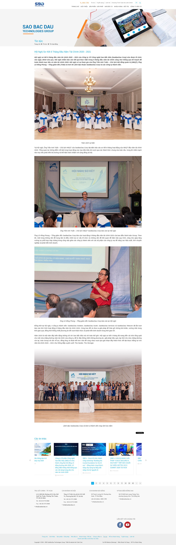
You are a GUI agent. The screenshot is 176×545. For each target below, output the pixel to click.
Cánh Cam (79, 542)
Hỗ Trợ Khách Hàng (136, 542)
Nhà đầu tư (109, 6)
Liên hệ (108, 2)
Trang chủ (75, 6)
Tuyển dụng (100, 2)
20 (129, 483)
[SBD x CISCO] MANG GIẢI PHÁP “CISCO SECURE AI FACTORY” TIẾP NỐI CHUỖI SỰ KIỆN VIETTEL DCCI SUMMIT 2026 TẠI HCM (73, 462)
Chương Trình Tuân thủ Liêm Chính (122, 2)
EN (136, 2)
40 (133, 483)
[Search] (140, 2)
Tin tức (93, 2)
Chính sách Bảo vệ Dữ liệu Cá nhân (88, 538)
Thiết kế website (70, 542)
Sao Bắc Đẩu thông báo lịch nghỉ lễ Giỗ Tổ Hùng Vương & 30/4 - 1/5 (128, 460)
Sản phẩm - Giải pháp (96, 6)
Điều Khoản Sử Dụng (123, 542)
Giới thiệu (84, 6)
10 (125, 483)
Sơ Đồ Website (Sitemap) (109, 542)
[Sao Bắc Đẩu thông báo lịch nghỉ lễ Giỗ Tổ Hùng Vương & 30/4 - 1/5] (129, 449)
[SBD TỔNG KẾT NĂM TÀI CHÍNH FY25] (101, 449)
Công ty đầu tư (136, 6)
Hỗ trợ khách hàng (114, 536)
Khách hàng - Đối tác (121, 6)
